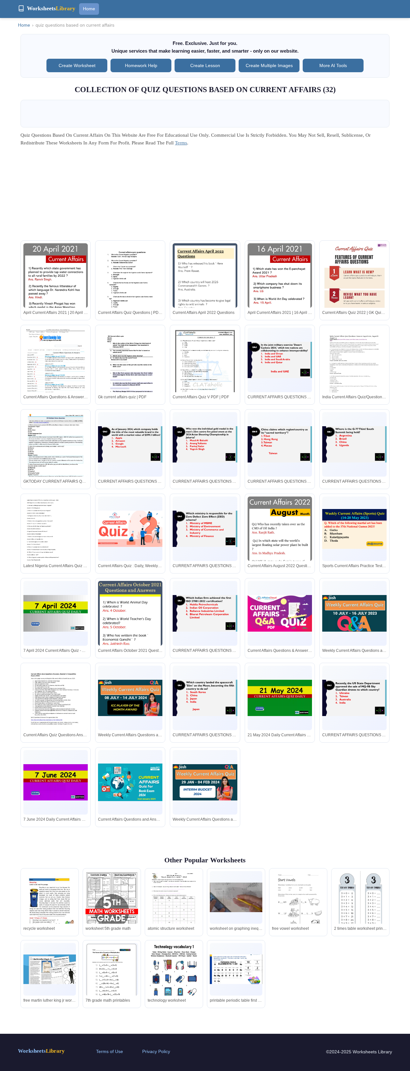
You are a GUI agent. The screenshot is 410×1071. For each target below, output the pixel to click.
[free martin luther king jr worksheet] (49, 969)
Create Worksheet (77, 65)
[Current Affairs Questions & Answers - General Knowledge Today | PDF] (55, 371)
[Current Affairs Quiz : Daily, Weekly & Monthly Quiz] (130, 529)
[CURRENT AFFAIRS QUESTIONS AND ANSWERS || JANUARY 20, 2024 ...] (205, 613)
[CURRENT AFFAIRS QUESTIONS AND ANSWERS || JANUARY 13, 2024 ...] (205, 529)
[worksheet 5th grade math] (112, 911)
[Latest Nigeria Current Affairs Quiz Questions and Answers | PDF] (55, 540)
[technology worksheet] (174, 980)
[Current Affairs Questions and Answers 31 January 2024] (130, 782)
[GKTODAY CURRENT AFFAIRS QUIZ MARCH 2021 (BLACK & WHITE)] (55, 458)
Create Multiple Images (269, 65)
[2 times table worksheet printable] (360, 905)
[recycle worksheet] (49, 908)
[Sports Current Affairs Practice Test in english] (354, 529)
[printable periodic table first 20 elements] (236, 969)
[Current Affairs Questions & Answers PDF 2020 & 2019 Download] (280, 613)
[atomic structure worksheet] (174, 905)
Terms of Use (109, 1051)
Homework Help (141, 65)
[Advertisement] (205, 195)
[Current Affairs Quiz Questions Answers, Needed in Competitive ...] (55, 707)
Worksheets (41, 1051)
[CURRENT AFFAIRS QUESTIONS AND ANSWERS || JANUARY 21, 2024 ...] (205, 698)
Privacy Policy (156, 1051)
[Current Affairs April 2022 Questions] (205, 291)
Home (89, 8)
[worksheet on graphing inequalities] (236, 897)
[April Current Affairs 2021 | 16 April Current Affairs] (280, 291)
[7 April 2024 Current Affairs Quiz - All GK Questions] (55, 613)
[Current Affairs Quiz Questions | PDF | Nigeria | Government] (130, 286)
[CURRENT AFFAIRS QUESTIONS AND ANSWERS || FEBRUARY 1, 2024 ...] (354, 698)
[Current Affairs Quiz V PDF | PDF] (205, 371)
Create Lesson (205, 65)
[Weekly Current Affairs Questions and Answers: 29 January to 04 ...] (205, 782)
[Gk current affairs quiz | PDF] (130, 369)
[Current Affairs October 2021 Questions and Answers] (130, 629)
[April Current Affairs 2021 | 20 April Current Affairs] (55, 291)
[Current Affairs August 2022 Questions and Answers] (280, 545)
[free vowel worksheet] (298, 904)
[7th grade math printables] (112, 975)
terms (181, 142)
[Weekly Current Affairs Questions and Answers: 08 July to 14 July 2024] (130, 698)
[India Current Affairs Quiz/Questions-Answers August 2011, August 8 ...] (354, 371)
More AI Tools (333, 65)
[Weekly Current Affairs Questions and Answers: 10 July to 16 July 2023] (354, 613)
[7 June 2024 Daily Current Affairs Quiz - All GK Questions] (55, 782)
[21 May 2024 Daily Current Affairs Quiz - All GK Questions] (280, 698)
